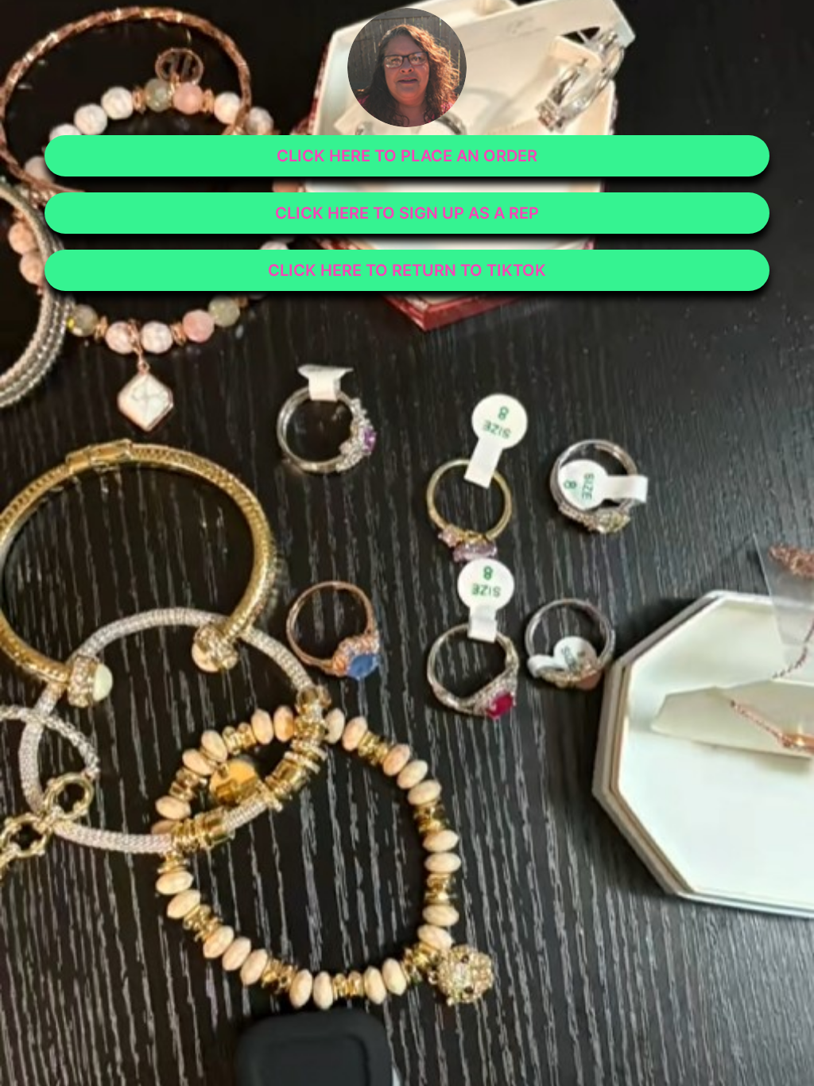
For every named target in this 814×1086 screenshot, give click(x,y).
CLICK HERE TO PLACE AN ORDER (407, 155)
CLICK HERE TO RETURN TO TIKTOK (407, 270)
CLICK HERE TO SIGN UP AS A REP (407, 213)
